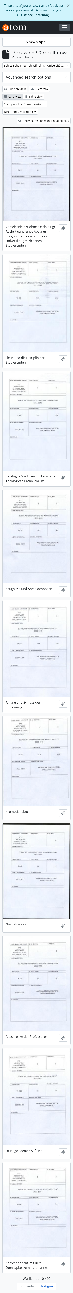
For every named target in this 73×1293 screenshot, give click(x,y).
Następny (47, 1286)
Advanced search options (28, 77)
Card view (14, 96)
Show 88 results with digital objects (45, 121)
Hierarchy (41, 89)
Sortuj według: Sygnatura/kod (23, 104)
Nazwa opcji (36, 41)
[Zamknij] (68, 5)
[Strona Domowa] (16, 27)
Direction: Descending (19, 111)
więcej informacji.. (38, 15)
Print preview (17, 89)
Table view (35, 96)
